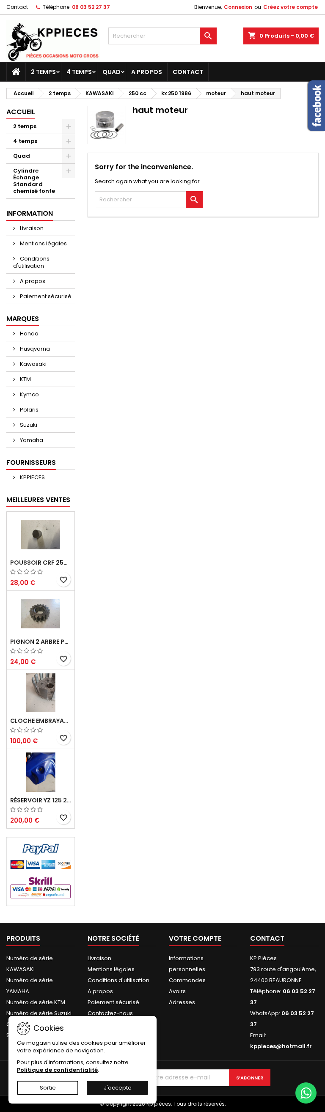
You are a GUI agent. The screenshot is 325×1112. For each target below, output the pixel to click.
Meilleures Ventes (38, 500)
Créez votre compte (290, 7)
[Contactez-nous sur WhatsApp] (306, 1093)
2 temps (43, 72)
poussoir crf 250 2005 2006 (40, 562)
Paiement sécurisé (45, 296)
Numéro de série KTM (35, 1002)
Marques (22, 319)
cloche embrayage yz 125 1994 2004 (40, 720)
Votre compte (195, 938)
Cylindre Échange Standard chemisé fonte (34, 181)
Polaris (29, 410)
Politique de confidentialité (57, 1070)
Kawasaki (33, 364)
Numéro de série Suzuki (39, 1013)
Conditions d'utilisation (31, 262)
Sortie (48, 1088)
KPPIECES (32, 477)
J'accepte (118, 1088)
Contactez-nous (110, 1013)
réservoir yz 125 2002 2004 (40, 800)
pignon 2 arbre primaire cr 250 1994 (40, 641)
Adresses (182, 1002)
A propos (146, 72)
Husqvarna (34, 349)
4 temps (79, 72)
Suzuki (28, 425)
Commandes (187, 980)
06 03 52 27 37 (91, 7)
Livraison (31, 228)
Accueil (20, 112)
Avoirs (177, 991)
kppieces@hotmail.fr (281, 1046)
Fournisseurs (31, 462)
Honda (29, 333)
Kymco (29, 394)
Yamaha (31, 440)
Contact (17, 7)
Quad (111, 72)
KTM (25, 379)
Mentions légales (43, 243)
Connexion (238, 7)
